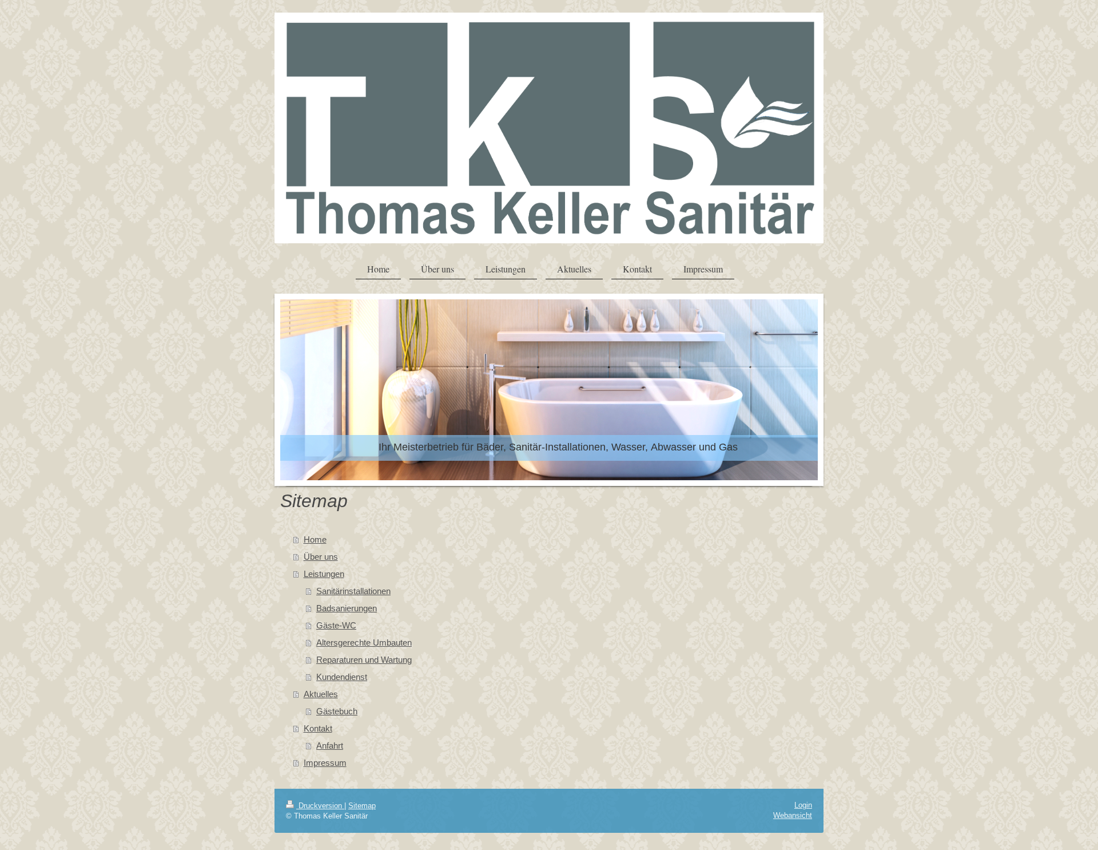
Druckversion (320, 805)
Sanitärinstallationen (353, 591)
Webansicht (792, 815)
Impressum (325, 763)
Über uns (321, 557)
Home (315, 539)
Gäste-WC (336, 625)
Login (803, 805)
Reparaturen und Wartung (364, 660)
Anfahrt (329, 745)
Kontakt (318, 728)
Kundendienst (341, 677)
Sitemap (362, 805)
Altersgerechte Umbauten (364, 642)
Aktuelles (321, 694)
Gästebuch (336, 711)
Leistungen (324, 574)
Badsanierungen (346, 608)
